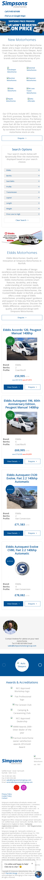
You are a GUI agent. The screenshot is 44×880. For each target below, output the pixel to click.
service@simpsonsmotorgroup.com (19, 782)
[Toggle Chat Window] (38, 874)
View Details (12, 387)
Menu (39, 3)
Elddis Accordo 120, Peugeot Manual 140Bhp (22, 331)
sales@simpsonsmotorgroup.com (22, 646)
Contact (4, 798)
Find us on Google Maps (14, 15)
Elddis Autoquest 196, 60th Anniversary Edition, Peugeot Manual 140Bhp (22, 404)
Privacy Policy (7, 794)
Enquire (21, 138)
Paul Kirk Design (11, 873)
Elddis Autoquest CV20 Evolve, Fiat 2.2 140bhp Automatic (22, 478)
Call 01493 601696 (12, 11)
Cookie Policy (7, 796)
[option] (22, 27)
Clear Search (21, 220)
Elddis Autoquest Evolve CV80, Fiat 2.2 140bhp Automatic (22, 550)
